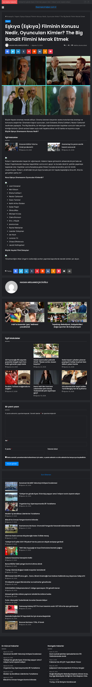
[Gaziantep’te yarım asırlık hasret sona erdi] (54, 147)
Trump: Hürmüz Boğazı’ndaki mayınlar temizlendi (25, 570)
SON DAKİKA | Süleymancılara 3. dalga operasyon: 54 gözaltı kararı (32, 588)
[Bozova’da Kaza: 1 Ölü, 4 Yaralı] (11, 625)
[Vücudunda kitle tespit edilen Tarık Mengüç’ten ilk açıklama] (74, 377)
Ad (6, 440)
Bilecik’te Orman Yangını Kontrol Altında (21, 520)
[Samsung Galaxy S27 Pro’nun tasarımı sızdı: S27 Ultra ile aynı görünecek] (11, 609)
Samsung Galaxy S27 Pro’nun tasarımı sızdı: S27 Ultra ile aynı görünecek (48, 606)
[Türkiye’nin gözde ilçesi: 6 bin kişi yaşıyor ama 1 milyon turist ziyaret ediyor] (11, 497)
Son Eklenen (46, 475)
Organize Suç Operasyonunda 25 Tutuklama (33, 2)
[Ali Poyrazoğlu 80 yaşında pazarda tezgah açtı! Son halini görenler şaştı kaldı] (17, 351)
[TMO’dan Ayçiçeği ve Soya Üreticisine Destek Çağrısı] (11, 551)
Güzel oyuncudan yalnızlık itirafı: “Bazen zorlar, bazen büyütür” (45, 362)
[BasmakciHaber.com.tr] (46, 7)
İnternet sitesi (53, 449)
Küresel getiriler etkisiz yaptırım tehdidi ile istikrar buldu (28, 594)
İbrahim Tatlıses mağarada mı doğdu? (17, 387)
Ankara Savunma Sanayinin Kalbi (18, 558)
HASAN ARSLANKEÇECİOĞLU (19, 45)
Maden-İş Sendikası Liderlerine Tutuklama (22, 514)
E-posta (8, 449)
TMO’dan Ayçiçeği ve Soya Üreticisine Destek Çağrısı (40, 548)
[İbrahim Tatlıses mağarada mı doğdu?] (17, 377)
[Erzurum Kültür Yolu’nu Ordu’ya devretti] (11, 147)
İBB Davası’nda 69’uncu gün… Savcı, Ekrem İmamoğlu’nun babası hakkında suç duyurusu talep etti (45, 576)
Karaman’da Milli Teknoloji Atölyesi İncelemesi (38, 483)
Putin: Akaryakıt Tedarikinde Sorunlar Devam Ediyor (26, 600)
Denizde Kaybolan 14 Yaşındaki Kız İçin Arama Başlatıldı (27, 616)
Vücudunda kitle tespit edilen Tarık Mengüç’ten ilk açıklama (74, 387)
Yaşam (17, 16)
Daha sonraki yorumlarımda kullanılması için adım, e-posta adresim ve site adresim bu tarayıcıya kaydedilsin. (46, 457)
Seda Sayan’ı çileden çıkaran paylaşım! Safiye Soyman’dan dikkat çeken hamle (74, 362)
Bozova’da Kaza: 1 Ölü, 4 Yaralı (31, 622)
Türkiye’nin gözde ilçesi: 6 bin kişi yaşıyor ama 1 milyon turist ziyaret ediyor (49, 494)
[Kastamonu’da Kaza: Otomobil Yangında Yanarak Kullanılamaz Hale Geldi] (11, 529)
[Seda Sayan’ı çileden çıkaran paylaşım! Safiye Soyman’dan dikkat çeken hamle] (74, 351)
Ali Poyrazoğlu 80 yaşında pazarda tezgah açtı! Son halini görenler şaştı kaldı (15, 362)
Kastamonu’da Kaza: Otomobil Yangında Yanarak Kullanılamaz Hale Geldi (49, 526)
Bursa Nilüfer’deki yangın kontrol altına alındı (23, 564)
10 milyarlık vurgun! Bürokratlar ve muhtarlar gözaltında (28, 582)
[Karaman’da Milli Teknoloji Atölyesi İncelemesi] (11, 486)
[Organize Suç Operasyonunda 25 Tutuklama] (11, 507)
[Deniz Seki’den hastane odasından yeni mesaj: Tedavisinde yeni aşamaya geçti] (46, 377)
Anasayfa (10, 16)
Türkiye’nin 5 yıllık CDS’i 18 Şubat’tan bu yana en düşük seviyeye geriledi (34, 542)
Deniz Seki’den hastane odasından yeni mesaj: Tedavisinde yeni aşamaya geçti (45, 389)
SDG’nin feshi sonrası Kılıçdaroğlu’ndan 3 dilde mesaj (27, 536)
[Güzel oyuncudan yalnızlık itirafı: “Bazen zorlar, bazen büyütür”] (46, 351)
